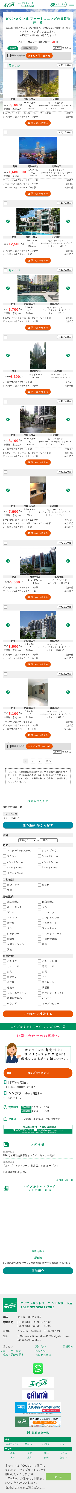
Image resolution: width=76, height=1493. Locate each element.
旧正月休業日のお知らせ (16, 1172)
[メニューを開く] (71, 4)
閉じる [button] (58, 1476)
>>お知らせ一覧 (64, 1180)
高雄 (46, 1453)
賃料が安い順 (29, 48)
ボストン (29, 1444)
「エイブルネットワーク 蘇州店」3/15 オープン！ (31, 1165)
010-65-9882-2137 (19, 1087)
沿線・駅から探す (13, 1354)
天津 (12, 1457)
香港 (12, 1453)
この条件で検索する (38, 1013)
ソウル (63, 1453)
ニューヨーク (12, 1444)
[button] (8, 221)
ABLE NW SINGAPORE (37, 1307)
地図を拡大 (38, 1251)
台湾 (29, 1453)
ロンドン (46, 1444)
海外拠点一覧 (40, 1432)
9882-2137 (13, 1098)
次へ (48, 760)
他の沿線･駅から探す (38, 825)
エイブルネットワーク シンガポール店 (46, 1303)
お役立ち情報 (43, 1355)
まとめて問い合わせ (39, 55)
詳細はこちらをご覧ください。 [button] (25, 1487)
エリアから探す (12, 1350)
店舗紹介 (38, 1270)
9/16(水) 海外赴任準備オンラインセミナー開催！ (30, 1155)
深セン (63, 1457)
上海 (29, 1457)
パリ (62, 1444)
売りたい (40, 1350)
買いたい (40, 1346)
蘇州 (46, 1457)
